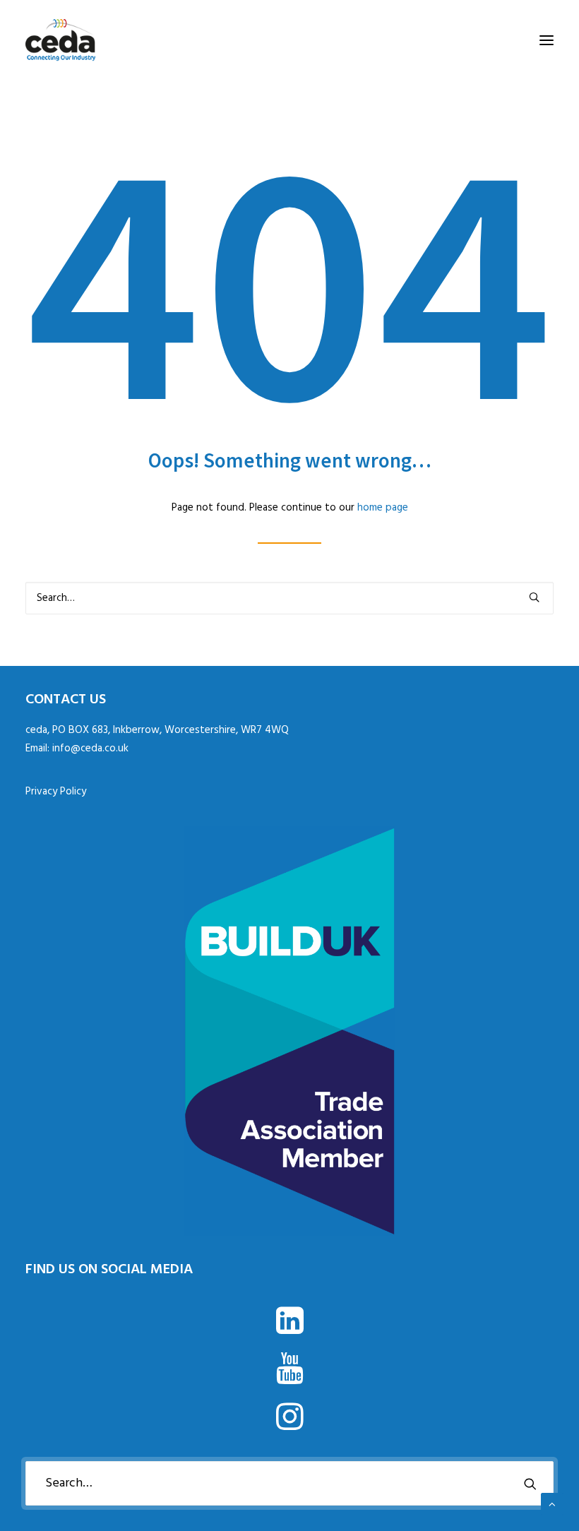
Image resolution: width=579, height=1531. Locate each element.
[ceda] (60, 40)
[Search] (289, 598)
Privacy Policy (55, 791)
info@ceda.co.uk (90, 748)
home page (382, 507)
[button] (546, 40)
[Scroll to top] (552, 1504)
